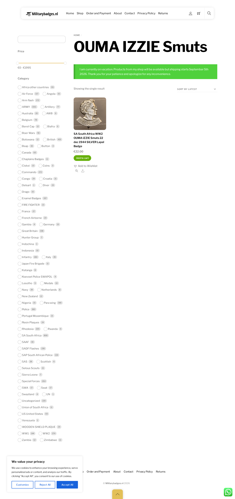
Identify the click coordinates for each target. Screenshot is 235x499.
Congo (26, 178)
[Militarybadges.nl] (43, 13)
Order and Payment (98, 13)
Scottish (46, 361)
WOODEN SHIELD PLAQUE (39, 427)
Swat (44, 387)
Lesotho (27, 283)
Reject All (45, 484)
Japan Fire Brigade (33, 263)
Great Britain (30, 231)
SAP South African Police (37, 355)
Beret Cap (28, 126)
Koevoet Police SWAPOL (37, 276)
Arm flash (28, 100)
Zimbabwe (50, 440)
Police (25, 309)
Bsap (25, 146)
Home (70, 13)
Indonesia (28, 250)
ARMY (26, 106)
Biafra (51, 126)
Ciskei (26, 165)
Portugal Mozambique (35, 315)
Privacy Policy (146, 13)
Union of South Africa (35, 407)
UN (48, 394)
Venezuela (28, 420)
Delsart (26, 185)
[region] (45, 474)
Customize (22, 484)
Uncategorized (31, 400)
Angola (51, 93)
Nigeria (26, 302)
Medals (48, 283)
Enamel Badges (31, 198)
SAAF (25, 342)
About (118, 13)
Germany (49, 224)
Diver (46, 185)
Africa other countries (35, 87)
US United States (32, 413)
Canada (26, 152)
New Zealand (30, 296)
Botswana (28, 139)
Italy (48, 257)
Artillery (50, 106)
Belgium (27, 120)
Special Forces (31, 381)
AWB (49, 113)
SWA (25, 387)
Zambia (26, 440)
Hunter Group (30, 237)
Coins (46, 165)
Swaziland (28, 394)
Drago (25, 191)
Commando (29, 172)
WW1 (25, 433)
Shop (80, 13)
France (26, 211)
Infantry (27, 257)
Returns (163, 13)
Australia (27, 113)
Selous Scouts (31, 368)
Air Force (27, 93)
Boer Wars (28, 133)
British (51, 139)
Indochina (28, 244)
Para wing (50, 302)
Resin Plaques (30, 322)
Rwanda (53, 329)
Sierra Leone (30, 374)
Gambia (26, 224)
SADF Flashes (30, 348)
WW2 (46, 433)
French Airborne (32, 218)
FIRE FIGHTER (31, 204)
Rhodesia (28, 329)
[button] (85, 166)
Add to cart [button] (82, 158)
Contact (130, 13)
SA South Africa (31, 335)
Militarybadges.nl (114, 483)
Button (45, 146)
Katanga (27, 270)
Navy (25, 289)
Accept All (67, 484)
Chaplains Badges (33, 159)
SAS (24, 361)
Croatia (47, 178)
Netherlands (49, 289)
